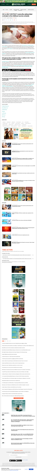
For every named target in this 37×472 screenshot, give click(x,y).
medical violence (17, 22)
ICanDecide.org (4, 109)
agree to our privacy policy (14, 470)
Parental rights (22, 22)
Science (16, 10)
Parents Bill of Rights (28, 22)
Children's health (6, 12)
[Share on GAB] (11, 20)
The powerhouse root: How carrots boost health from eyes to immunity (12, 367)
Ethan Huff (17, 179)
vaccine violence (24, 23)
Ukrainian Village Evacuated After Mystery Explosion (9, 354)
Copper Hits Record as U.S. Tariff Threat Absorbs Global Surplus (11, 356)
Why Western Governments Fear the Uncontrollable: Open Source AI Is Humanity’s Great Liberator (16, 369)
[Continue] (27, 455)
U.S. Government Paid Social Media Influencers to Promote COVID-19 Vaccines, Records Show (15, 376)
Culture (11, 9)
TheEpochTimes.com (5, 106)
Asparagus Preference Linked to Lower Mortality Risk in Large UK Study (12, 393)
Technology (20, 10)
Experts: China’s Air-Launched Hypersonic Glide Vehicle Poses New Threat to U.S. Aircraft (14, 360)
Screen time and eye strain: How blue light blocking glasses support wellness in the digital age (15, 391)
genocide (31, 21)
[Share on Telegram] (9, 20)
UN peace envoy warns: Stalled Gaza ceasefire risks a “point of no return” (12, 365)
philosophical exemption (5, 23)
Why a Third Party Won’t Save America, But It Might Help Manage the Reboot (13, 395)
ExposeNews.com (5, 107)
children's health (26, 21)
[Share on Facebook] (5, 20)
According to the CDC (5, 61)
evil (29, 21)
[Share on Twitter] (7, 20)
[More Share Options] (16, 20)
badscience (12, 21)
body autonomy (16, 21)
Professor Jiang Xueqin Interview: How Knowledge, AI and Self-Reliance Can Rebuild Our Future (22, 439)
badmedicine (9, 21)
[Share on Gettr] (14, 20)
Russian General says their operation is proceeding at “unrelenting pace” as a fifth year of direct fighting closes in (18, 345)
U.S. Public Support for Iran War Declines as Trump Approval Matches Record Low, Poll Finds (15, 382)
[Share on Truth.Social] (12, 20)
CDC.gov (3, 111)
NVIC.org (3, 116)
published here (16, 465)
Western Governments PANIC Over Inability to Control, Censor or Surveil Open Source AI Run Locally (22, 426)
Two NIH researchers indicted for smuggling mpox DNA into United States (12, 358)
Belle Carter (17, 157)
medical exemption (12, 22)
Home (3, 9)
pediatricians (33, 22)
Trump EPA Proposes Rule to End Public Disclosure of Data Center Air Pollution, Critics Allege (15, 371)
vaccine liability (20, 23)
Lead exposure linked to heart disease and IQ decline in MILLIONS (21, 220)
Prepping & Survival (31, 9)
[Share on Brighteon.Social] (3, 20)
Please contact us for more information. (7, 262)
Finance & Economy (23, 9)
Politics (7, 9)
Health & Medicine (16, 9)
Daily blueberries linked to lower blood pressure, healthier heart (11, 380)
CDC (19, 21)
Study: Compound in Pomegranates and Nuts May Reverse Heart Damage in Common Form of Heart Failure (17, 389)
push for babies (9, 48)
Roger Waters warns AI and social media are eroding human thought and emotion (13, 347)
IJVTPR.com (4, 113)
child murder (22, 21)
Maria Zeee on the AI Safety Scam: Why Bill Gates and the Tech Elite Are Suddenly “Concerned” (15, 384)
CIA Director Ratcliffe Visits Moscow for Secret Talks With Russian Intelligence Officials (14, 343)
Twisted (16, 23)
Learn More (26, 469)
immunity (8, 22)
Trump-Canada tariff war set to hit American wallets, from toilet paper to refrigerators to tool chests (16, 378)
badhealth (5, 21)
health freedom (4, 22)
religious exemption (12, 23)
